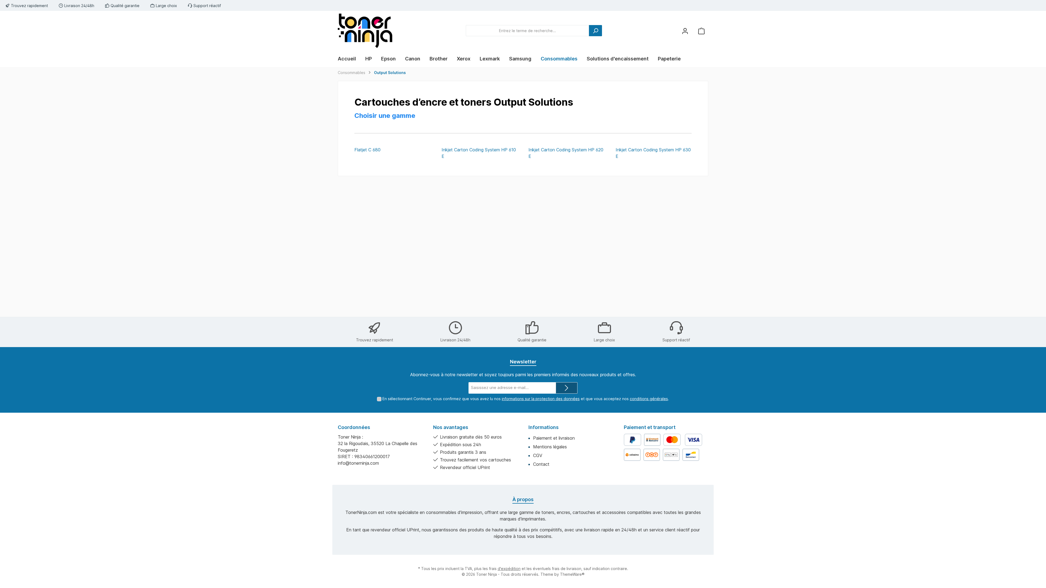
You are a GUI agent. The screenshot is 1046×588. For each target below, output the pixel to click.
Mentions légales (550, 446)
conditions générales (649, 398)
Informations (543, 427)
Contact (541, 464)
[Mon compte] (685, 30)
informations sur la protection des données (541, 398)
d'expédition (509, 568)
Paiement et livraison (554, 438)
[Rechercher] (595, 30)
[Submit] (566, 388)
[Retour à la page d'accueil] (365, 31)
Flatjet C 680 (367, 149)
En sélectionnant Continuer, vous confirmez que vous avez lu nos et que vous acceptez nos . (525, 398)
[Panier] (701, 30)
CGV (537, 455)
